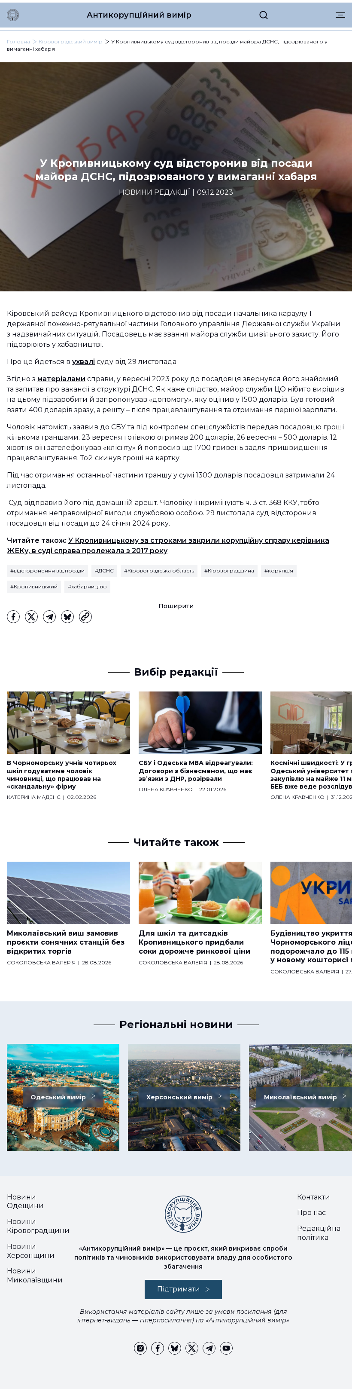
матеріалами (61, 379)
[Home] (13, 15)
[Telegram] (49, 616)
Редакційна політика (318, 1233)
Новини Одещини (25, 1201)
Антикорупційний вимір (139, 15)
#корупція (278, 570)
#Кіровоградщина (229, 570)
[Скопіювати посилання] (85, 616)
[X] (31, 616)
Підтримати (178, 1289)
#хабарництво (87, 586)
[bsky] (67, 616)
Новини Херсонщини (31, 1251)
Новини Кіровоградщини (38, 1226)
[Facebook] (13, 616)
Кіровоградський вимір (71, 41)
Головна (18, 41)
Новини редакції (154, 192)
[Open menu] (340, 15)
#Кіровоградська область (159, 570)
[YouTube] (226, 1348)
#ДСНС (104, 570)
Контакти (313, 1197)
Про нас (311, 1212)
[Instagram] (140, 1348)
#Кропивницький (34, 586)
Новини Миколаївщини (35, 1275)
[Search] (263, 15)
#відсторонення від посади (47, 570)
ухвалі (83, 362)
